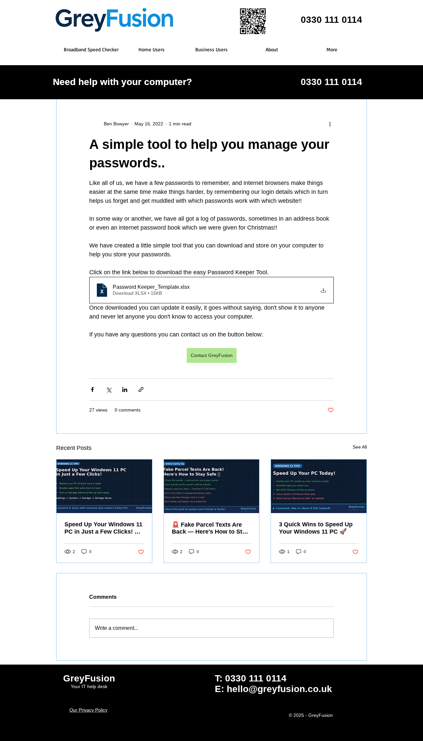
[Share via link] (141, 389)
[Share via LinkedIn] (125, 389)
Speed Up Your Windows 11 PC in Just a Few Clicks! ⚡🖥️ (103, 528)
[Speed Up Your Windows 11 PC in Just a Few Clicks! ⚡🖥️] (104, 486)
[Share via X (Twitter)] (108, 389)
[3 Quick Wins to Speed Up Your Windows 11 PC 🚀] (318, 486)
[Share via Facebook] (92, 389)
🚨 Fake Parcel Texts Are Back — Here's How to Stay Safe (210, 528)
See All (360, 447)
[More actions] (330, 124)
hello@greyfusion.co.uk (279, 689)
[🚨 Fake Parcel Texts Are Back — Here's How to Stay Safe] (211, 486)
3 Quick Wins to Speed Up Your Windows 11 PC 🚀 (316, 528)
